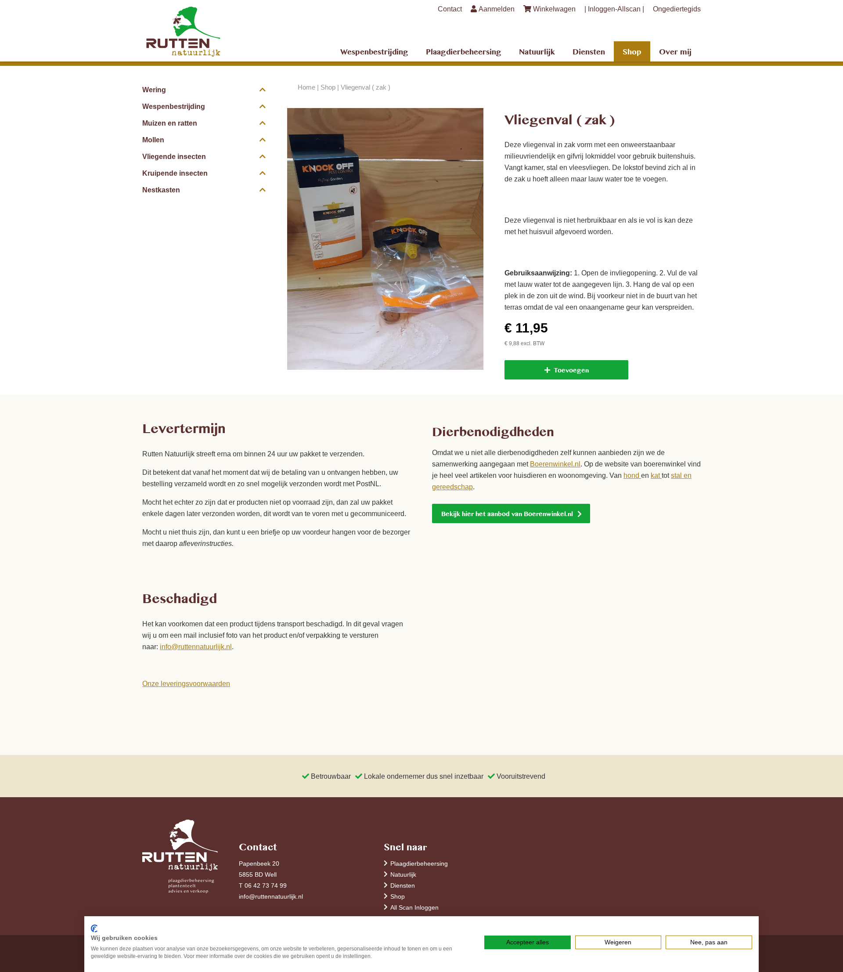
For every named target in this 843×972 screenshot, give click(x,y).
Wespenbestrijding (374, 51)
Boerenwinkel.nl (555, 464)
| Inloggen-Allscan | (614, 9)
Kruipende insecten (175, 173)
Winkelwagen (553, 9)
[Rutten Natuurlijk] (204, 31)
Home (306, 87)
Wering (154, 89)
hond (632, 475)
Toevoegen (571, 370)
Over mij (675, 51)
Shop (632, 51)
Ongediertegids (677, 9)
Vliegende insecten (174, 156)
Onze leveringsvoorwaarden (186, 683)
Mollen (153, 140)
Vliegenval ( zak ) (365, 87)
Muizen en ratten (169, 123)
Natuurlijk (537, 51)
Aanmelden (496, 9)
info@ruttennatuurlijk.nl (196, 646)
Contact (450, 9)
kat (656, 475)
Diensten (589, 51)
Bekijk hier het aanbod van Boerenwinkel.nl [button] (507, 513)
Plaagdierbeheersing (463, 51)
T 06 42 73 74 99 (263, 885)
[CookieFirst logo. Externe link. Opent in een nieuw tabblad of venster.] (94, 928)
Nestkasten (161, 190)
